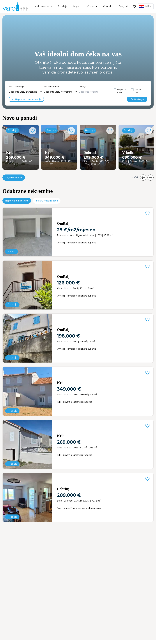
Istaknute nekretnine (46, 200)
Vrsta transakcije (16, 86)
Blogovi (123, 6)
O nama (92, 6)
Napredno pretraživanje (28, 99)
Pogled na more (121, 90)
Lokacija (82, 86)
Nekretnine (42, 6)
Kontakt (108, 6)
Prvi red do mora (139, 90)
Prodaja (62, 6)
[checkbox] (115, 89)
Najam (77, 6)
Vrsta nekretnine (51, 86)
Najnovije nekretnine (16, 200)
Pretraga (139, 99)
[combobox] (26, 92)
